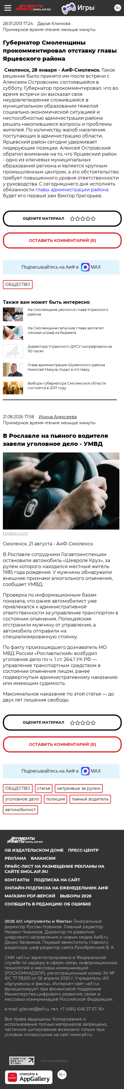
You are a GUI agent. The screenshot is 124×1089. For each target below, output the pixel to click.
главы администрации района (71, 189)
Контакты (17, 879)
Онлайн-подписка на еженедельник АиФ (56, 888)
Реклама (15, 858)
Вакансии (43, 858)
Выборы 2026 (75, 896)
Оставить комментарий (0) (62, 240)
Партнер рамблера (54, 1061)
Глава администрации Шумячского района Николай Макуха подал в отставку (66, 367)
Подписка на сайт (57, 879)
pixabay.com (15, 533)
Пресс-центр (83, 850)
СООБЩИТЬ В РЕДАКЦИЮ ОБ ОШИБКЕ (48, 904)
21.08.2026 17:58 (18, 416)
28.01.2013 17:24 (18, 23)
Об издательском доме (34, 850)
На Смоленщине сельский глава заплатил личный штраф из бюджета (66, 330)
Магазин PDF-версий (30, 896)
